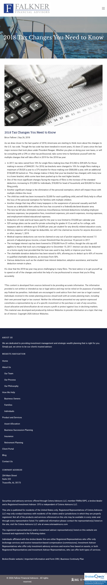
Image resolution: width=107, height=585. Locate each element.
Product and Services (12, 417)
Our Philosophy (11, 386)
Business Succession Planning (18, 430)
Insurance (8, 436)
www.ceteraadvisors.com (56, 524)
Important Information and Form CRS (42, 559)
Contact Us (7, 461)
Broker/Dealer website (12, 559)
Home (5, 361)
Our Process (10, 380)
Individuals (9, 411)
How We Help (8, 392)
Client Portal (8, 449)
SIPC (85, 501)
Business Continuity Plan (72, 559)
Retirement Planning (13, 442)
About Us (6, 367)
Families (8, 405)
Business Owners (12, 398)
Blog (4, 455)
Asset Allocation (12, 424)
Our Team (8, 373)
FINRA (79, 501)
